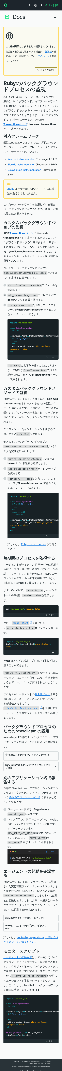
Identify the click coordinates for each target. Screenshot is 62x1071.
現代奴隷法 (47, 1063)
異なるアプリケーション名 (24, 797)
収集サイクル (42, 694)
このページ (43, 56)
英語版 (48, 51)
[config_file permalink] (51, 731)
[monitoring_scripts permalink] (41, 951)
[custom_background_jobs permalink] (25, 227)
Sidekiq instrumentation (21, 164)
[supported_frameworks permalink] (41, 136)
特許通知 (40, 1063)
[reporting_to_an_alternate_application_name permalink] (17, 782)
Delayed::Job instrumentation (24, 169)
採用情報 (16, 1061)
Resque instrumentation (21, 159)
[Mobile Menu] (55, 17)
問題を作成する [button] (48, 69)
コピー (51, 357)
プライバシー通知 (45, 1061)
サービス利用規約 (25, 1061)
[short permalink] (57, 558)
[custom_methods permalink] (29, 392)
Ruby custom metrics (33, 544)
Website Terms (33, 1063)
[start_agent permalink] (9, 875)
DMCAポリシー (35, 1061)
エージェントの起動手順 (17, 957)
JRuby (10, 188)
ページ (15, 124)
